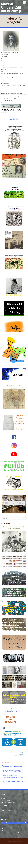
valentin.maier (5, 114)
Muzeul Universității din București (12, 7)
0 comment (23, 114)
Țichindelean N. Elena (14, 119)
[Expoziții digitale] (14, 538)
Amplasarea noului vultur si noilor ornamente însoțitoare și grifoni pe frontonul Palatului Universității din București (14, 767)
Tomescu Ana (14, 118)
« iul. (2, 836)
